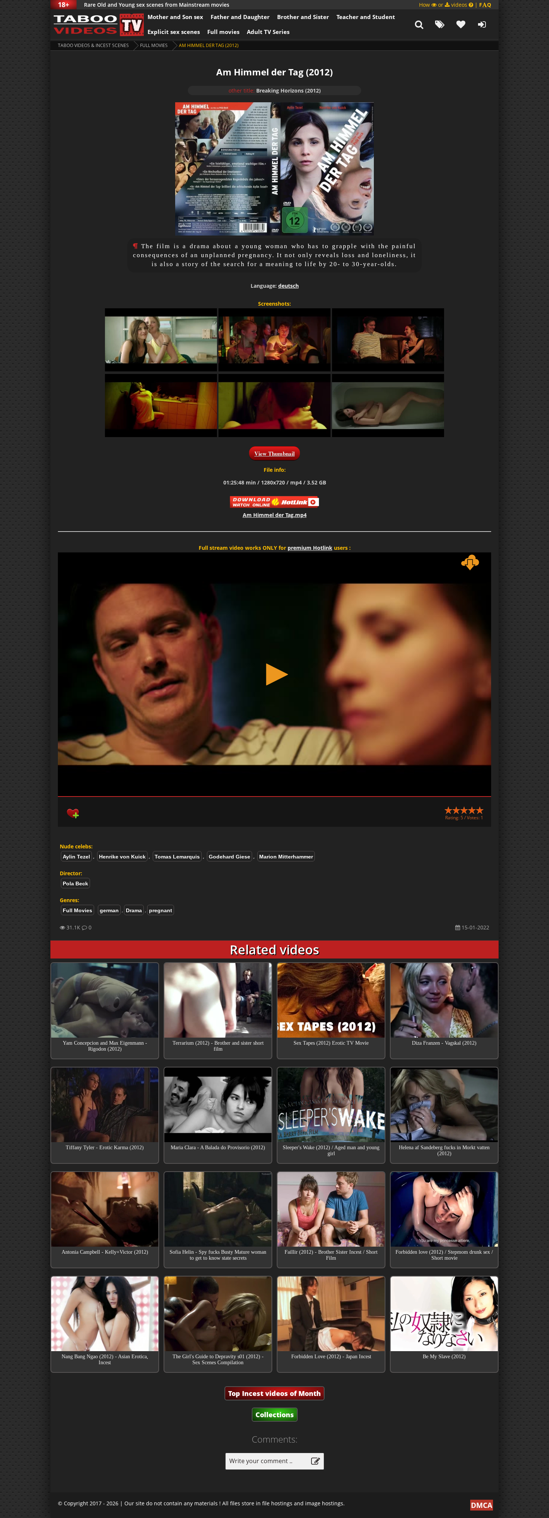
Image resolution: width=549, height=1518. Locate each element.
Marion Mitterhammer (286, 857)
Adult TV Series (268, 31)
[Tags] (440, 24)
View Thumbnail (274, 453)
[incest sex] (97, 24)
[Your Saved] (461, 24)
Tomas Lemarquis (177, 857)
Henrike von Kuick (122, 857)
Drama (134, 910)
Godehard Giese (229, 857)
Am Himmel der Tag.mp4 (275, 514)
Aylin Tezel (76, 857)
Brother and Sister (303, 17)
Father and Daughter (240, 17)
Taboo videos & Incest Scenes (93, 45)
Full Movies (154, 45)
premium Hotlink (310, 547)
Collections (274, 1414)
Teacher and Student (365, 17)
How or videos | (455, 4)
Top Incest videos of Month (274, 1393)
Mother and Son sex (175, 17)
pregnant (160, 910)
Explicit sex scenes (174, 31)
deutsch (288, 285)
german (109, 910)
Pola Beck (75, 883)
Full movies (223, 31)
